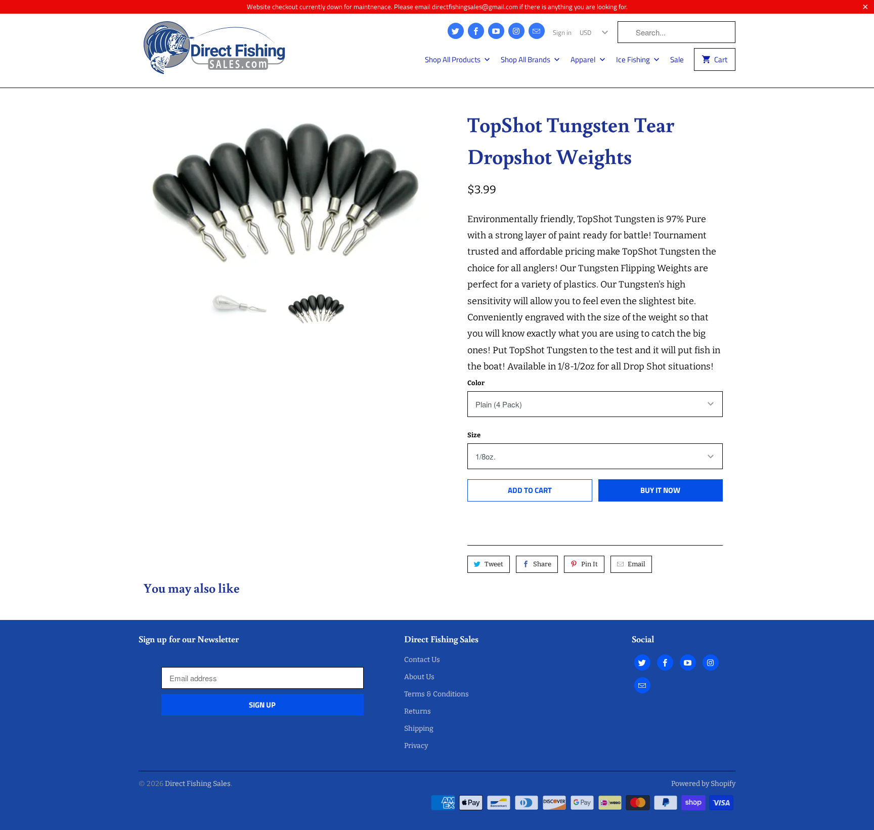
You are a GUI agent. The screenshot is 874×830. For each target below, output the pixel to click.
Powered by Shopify (703, 783)
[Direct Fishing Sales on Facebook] (476, 31)
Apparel (584, 59)
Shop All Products (453, 59)
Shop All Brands (526, 59)
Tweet (494, 564)
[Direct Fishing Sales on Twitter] (456, 31)
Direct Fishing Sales (198, 783)
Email (636, 564)
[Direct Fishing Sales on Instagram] (516, 31)
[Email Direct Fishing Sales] (537, 31)
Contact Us (422, 659)
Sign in (562, 32)
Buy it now (660, 490)
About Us (419, 677)
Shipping (418, 728)
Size (473, 435)
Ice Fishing (633, 59)
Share (542, 564)
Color (476, 383)
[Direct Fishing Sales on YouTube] (496, 31)
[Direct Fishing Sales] (214, 50)
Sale (677, 59)
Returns (417, 711)
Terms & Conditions (436, 694)
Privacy (416, 745)
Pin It (589, 564)
